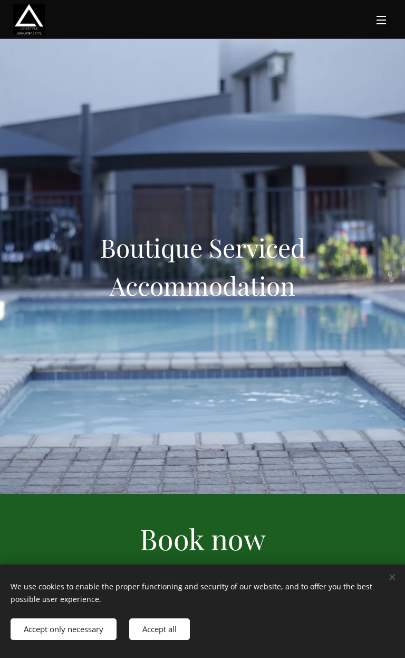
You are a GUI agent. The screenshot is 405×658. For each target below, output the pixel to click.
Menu (381, 19)
